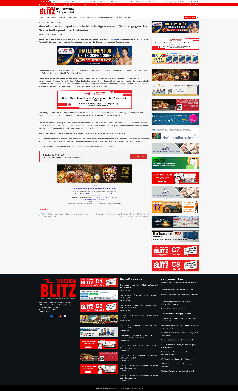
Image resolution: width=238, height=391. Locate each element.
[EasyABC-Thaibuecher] (175, 64)
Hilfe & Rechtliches (124, 17)
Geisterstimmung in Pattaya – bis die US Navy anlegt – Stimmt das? (168, 2)
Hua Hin (91, 5)
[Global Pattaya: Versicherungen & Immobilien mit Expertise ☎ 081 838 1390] (94, 108)
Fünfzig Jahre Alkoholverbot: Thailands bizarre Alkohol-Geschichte (92, 2)
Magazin (62, 17)
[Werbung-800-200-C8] (175, 271)
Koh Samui (105, 5)
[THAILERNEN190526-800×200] (94, 64)
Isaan (77, 5)
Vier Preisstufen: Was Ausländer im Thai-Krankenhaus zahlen (52, 2)
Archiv (82, 17)
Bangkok (64, 5)
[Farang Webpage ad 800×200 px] (175, 110)
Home (42, 17)
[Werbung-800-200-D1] (99, 287)
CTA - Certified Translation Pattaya (94, 199)
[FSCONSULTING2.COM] (175, 95)
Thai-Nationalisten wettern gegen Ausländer (176, 314)
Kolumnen (73, 17)
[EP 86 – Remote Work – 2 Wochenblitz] (99, 324)
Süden (46, 209)
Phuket (98, 5)
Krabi (112, 5)
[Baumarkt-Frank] (175, 212)
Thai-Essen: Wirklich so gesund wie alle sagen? (177, 371)
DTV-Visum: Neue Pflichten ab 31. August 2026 (177, 359)
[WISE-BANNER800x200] (175, 168)
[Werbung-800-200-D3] (99, 311)
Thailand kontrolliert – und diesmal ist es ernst (177, 290)
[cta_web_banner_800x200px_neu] (175, 124)
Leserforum (91, 17)
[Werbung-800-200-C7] (175, 256)
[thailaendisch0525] (175, 139)
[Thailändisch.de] (99, 299)
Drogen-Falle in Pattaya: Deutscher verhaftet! (177, 340)
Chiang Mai (84, 5)
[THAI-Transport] (175, 242)
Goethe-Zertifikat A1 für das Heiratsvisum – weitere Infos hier (94, 194)
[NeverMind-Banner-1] (175, 154)
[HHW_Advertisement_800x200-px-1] (99, 336)
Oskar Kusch (124, 335)
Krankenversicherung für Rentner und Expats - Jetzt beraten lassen (94, 188)
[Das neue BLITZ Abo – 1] (175, 183)
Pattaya (71, 5)
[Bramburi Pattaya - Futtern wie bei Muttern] (94, 182)
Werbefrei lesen (190, 17)
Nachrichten (51, 17)
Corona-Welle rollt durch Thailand (173, 309)
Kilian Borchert (57, 34)
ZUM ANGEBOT (138, 156)
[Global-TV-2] (175, 227)
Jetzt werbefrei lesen (106, 17)
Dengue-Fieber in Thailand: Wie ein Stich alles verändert (130, 2)
